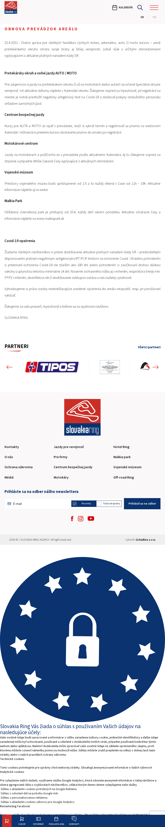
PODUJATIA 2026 (56, 824)
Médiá (9, 477)
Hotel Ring (121, 447)
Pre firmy (60, 457)
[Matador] (124, 367)
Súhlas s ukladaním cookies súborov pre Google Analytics (38, 802)
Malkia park (122, 457)
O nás (9, 457)
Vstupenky (38, 824)
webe (44, 189)
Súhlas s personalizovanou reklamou (24, 798)
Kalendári (11, 132)
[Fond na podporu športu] (66, 367)
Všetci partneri (149, 347)
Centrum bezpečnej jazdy (73, 467)
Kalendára (113, 154)
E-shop (21, 824)
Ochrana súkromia (19, 467)
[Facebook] (72, 518)
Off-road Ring (123, 477)
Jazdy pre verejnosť (69, 447)
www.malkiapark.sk (50, 218)
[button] (9, 367)
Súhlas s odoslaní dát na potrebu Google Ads (29, 793)
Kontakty (74, 824)
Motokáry (61, 477)
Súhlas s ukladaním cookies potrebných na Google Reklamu (39, 789)
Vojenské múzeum (127, 467)
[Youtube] (91, 518)
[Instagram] (80, 518)
